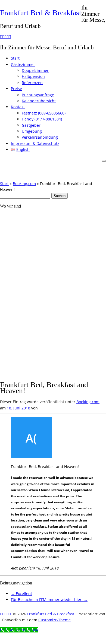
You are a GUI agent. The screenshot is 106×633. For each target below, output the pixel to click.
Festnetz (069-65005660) (44, 113)
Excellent (21, 593)
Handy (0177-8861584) (42, 119)
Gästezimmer (23, 64)
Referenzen (32, 82)
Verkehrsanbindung (40, 137)
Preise (16, 88)
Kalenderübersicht (39, 100)
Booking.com (24, 183)
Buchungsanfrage (38, 94)
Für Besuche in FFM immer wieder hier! (49, 599)
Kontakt (18, 106)
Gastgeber (31, 125)
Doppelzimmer (35, 70)
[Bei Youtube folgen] (10, 36)
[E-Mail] (1, 36)
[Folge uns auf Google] (8, 36)
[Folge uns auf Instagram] (3, 36)
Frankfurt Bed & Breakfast (40, 12)
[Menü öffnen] (104, 161)
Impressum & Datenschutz (35, 143)
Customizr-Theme (54, 619)
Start (15, 58)
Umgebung (32, 131)
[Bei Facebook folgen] (5, 36)
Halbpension (33, 76)
